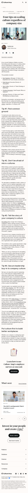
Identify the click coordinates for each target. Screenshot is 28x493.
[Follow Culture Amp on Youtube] (24, 483)
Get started (14, 371)
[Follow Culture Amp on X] (17, 483)
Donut (10, 207)
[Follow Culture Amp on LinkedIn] (14, 483)
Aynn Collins (6, 86)
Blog (4, 7)
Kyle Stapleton (6, 78)
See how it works (14, 440)
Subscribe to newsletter (7, 57)
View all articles (22, 383)
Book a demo (14, 435)
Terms (18, 486)
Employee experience (8, 11)
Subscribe (15, 486)
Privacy (21, 486)
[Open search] (22, 2)
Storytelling (4, 221)
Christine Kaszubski (8, 90)
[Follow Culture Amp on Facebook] (19, 483)
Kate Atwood (6, 82)
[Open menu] (26, 2)
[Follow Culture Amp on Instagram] (22, 483)
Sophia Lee (10, 46)
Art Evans (5, 94)
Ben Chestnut (9, 287)
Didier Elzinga (15, 299)
